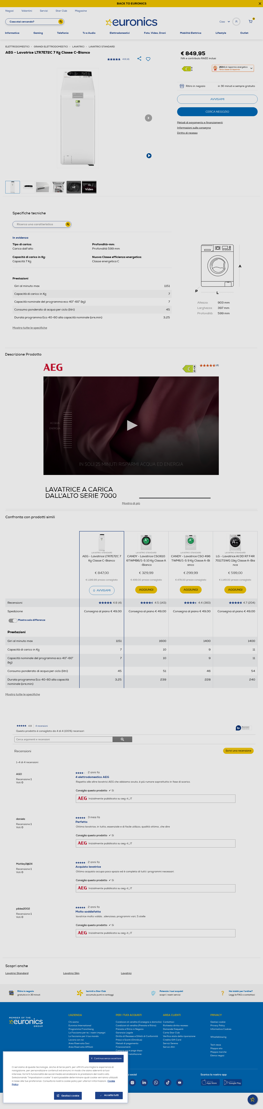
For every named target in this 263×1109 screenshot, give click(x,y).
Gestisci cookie (70, 1095)
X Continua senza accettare (106, 1058)
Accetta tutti (111, 1095)
